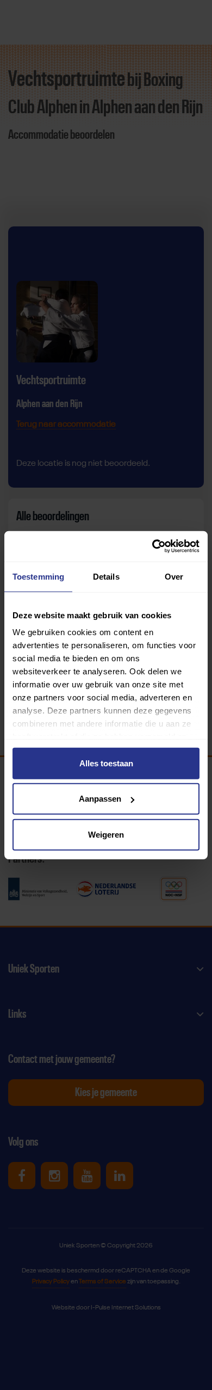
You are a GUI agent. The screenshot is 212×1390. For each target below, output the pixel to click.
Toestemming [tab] (38, 576)
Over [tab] (174, 576)
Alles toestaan (106, 762)
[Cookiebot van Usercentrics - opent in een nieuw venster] (152, 546)
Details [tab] (106, 576)
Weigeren (106, 834)
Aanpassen (100, 798)
